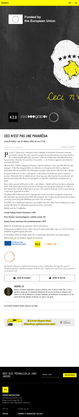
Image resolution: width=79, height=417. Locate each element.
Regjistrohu (70, 375)
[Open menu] (76, 3)
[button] (5, 390)
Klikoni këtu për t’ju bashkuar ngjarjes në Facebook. (23, 238)
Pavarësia (71, 147)
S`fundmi (63, 147)
